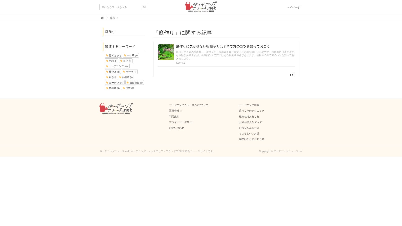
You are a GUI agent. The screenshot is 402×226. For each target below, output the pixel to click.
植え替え (136, 82)
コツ (126, 60)
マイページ (293, 7)
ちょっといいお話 (249, 133)
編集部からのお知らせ (251, 139)
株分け (114, 71)
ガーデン (115, 82)
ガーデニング (118, 66)
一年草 (132, 55)
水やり (130, 71)
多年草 (114, 88)
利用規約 (174, 116)
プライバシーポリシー (181, 122)
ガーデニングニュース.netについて (189, 105)
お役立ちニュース (249, 127)
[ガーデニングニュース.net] (201, 8)
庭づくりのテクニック (251, 110)
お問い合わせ (176, 127)
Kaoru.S (180, 62)
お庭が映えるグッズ (250, 122)
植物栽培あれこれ (249, 116)
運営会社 (174, 110)
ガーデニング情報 (249, 105)
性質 (129, 88)
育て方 (114, 55)
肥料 (112, 60)
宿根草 (127, 77)
